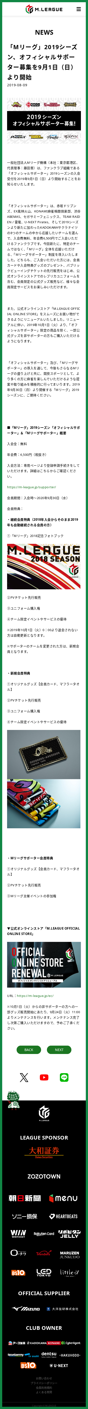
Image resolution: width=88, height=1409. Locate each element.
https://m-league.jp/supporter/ (31, 487)
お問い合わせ (44, 1378)
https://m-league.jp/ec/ (35, 996)
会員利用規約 (44, 1388)
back (28, 1049)
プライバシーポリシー (44, 1383)
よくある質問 (44, 1392)
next (59, 1049)
